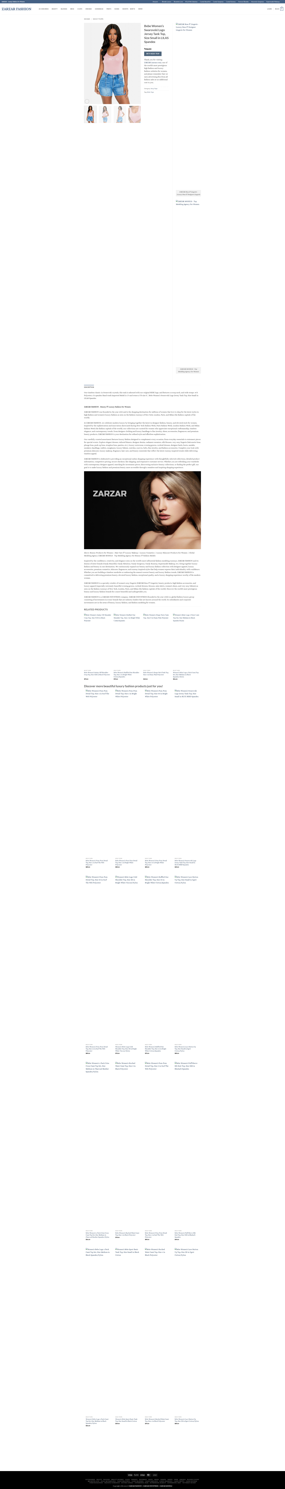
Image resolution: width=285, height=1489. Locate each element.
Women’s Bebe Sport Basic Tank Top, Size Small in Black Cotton (126, 1420)
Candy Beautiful (205, 2)
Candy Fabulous (151, 1481)
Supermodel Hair (141, 1483)
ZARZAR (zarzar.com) (152, 63)
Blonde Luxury (166, 2)
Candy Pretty (179, 1481)
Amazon (155, 2)
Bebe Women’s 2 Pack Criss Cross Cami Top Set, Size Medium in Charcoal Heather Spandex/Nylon (97, 1235)
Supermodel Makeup (273, 2)
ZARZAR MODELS (166, 1486)
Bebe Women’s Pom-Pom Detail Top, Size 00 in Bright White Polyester (156, 863)
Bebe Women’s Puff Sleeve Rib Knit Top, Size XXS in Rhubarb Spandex (185, 1235)
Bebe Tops (150, 92)
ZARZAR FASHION (16, 9)
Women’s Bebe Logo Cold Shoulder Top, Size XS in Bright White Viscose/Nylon (126, 1049)
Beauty (55, 9)
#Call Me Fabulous (191, 2)
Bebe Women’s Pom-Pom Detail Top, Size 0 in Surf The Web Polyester (156, 1235)
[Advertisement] (142, 1452)
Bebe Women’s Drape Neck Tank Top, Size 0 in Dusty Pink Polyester (156, 674)
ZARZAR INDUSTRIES (150, 1486)
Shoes (116, 9)
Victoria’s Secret (189, 1483)
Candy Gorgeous (218, 2)
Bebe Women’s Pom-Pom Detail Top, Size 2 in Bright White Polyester (126, 863)
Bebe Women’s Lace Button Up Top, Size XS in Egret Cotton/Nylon (187, 1420)
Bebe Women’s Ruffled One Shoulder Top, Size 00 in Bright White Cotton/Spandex (155, 1049)
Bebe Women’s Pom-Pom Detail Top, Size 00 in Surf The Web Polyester (97, 1049)
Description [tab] (89, 387)
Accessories (44, 9)
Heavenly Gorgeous (257, 2)
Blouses (64, 9)
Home (87, 19)
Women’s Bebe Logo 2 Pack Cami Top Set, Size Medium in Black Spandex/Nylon (186, 675)
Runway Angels (127, 1483)
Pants (109, 9)
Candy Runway (231, 2)
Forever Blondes (243, 2)
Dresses (89, 9)
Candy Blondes (138, 1481)
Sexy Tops (98, 19)
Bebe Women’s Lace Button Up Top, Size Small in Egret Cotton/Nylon (185, 1049)
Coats (79, 9)
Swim (140, 9)
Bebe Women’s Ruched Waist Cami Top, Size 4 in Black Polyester (157, 1420)
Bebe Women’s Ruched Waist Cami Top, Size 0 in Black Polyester (127, 1234)
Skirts (132, 9)
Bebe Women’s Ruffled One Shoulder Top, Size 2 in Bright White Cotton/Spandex (126, 675)
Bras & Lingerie (117, 1479)
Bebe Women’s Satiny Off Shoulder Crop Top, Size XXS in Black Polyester (97, 674)
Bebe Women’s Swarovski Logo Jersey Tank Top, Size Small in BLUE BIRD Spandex (185, 863)
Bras (72, 9)
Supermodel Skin (174, 1483)
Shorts (125, 9)
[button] (36, 9)
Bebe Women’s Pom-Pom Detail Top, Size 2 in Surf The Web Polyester (97, 863)
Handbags (99, 9)
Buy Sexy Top (152, 54)
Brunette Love (178, 2)
